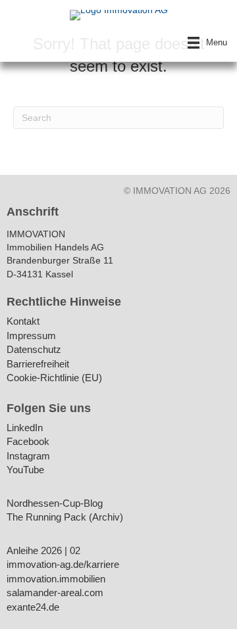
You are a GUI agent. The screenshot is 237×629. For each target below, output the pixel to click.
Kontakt (23, 322)
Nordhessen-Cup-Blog (55, 504)
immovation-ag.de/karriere (63, 565)
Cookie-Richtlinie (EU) (54, 378)
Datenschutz (34, 350)
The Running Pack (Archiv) (65, 518)
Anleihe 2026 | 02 (43, 551)
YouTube (25, 470)
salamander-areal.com (55, 593)
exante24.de (33, 608)
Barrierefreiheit (38, 364)
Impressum (31, 336)
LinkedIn (25, 428)
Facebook (28, 442)
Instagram (28, 456)
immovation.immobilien (56, 579)
